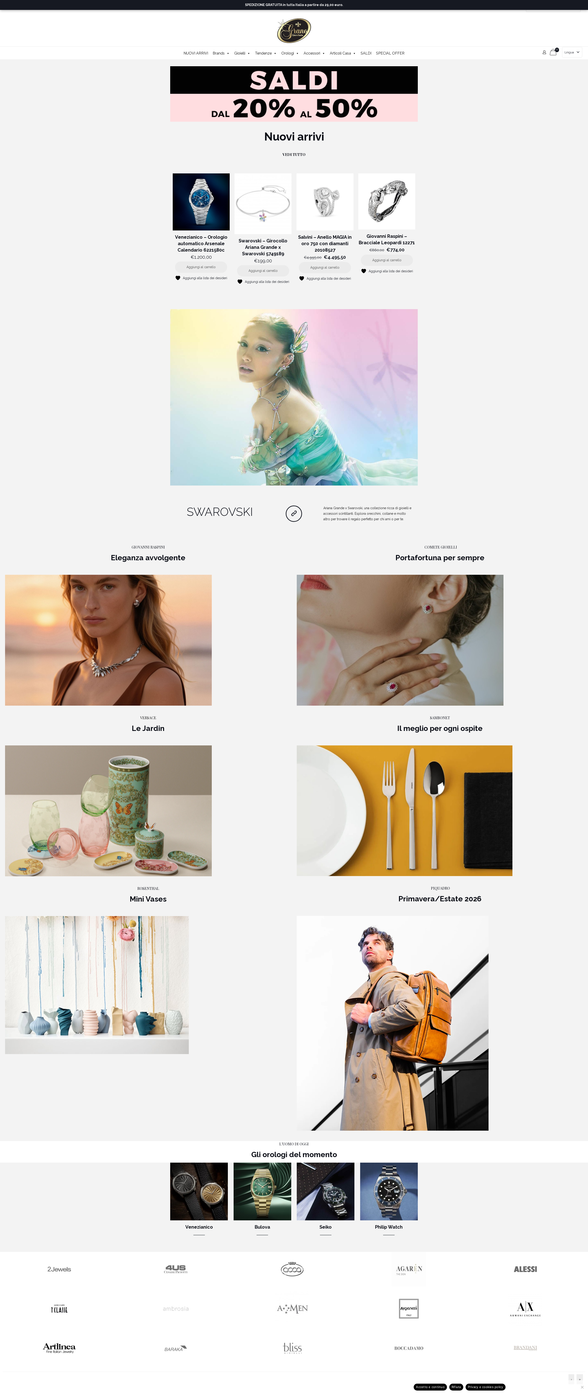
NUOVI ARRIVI (196, 53)
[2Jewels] (59, 1285)
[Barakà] (175, 1364)
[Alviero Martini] (59, 1325)
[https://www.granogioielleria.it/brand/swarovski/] (294, 397)
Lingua (569, 52)
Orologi (287, 53)
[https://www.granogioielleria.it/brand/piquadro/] (393, 1023)
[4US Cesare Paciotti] (175, 1285)
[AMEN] (292, 1325)
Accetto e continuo (430, 1387)
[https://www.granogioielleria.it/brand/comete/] (400, 640)
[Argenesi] (409, 1325)
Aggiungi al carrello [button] (201, 267)
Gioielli (239, 53)
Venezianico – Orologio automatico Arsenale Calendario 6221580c (201, 243)
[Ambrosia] (175, 1325)
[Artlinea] (59, 1364)
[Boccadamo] (409, 1364)
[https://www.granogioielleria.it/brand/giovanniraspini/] (108, 640)
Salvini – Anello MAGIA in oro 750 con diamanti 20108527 (325, 243)
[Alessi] (525, 1285)
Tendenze (263, 53)
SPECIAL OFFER (390, 53)
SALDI (366, 53)
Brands (219, 53)
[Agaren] (409, 1285)
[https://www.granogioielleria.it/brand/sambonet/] (405, 811)
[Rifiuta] (582, 1387)
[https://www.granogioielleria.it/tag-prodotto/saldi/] (294, 94)
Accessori (312, 53)
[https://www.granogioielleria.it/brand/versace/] (108, 811)
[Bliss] (292, 1364)
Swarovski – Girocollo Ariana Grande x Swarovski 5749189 (263, 247)
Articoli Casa (340, 53)
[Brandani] (525, 1364)
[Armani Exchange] (525, 1325)
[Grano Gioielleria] (294, 30)
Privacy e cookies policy (485, 1387)
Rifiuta (456, 1387)
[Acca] (292, 1285)
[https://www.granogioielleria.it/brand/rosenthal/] (97, 985)
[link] (294, 94)
